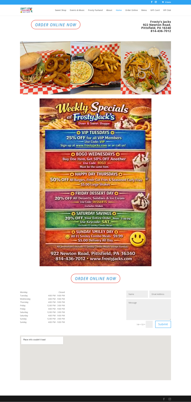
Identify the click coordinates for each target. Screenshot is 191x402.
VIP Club (167, 10)
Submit (163, 324)
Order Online (131, 10)
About (109, 10)
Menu (144, 10)
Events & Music (77, 10)
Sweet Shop (60, 10)
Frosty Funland (95, 10)
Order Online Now (55, 24)
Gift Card (155, 10)
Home (119, 10)
